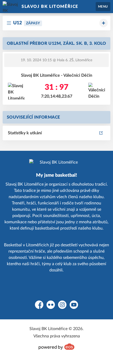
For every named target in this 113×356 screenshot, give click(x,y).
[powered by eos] (56, 346)
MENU (103, 6)
